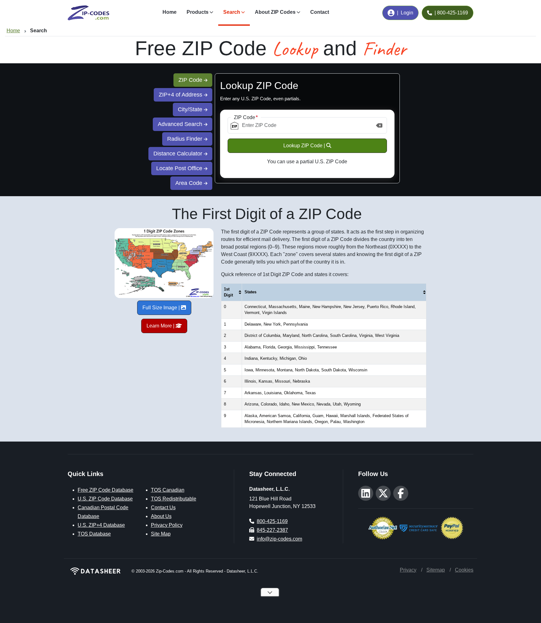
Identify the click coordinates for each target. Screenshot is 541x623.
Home (169, 12)
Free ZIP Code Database (105, 490)
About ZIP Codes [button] (275, 12)
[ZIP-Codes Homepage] (96, 571)
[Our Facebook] (400, 493)
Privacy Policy (167, 525)
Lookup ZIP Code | (304, 145)
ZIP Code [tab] (191, 80)
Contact (319, 12)
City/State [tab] (191, 109)
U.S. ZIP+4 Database (101, 525)
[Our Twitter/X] (383, 493)
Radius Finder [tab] (185, 139)
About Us (161, 516)
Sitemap (435, 570)
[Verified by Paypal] (452, 527)
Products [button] (198, 12)
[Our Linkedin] (365, 493)
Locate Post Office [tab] (180, 168)
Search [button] (231, 12)
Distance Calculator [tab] (178, 153)
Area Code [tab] (189, 183)
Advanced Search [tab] (181, 124)
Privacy (408, 570)
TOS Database (94, 534)
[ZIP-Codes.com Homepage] (88, 13)
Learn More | (161, 325)
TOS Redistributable (173, 498)
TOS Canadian (167, 490)
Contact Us (163, 507)
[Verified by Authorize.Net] (382, 527)
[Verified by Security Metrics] (418, 527)
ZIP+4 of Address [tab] (181, 95)
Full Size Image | (161, 307)
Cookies (464, 570)
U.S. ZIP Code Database (105, 498)
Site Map (161, 534)
